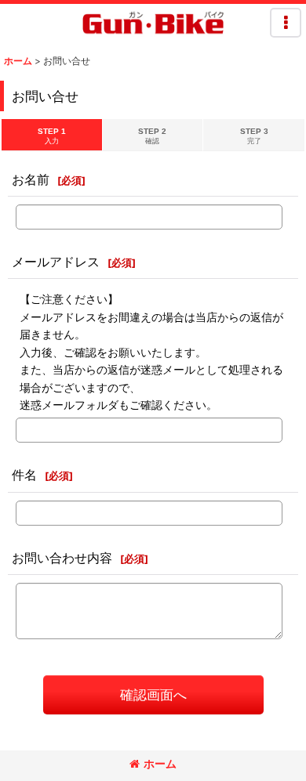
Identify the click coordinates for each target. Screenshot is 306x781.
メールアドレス (56, 261)
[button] (285, 23)
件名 (24, 475)
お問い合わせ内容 (62, 558)
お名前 (30, 179)
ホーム (160, 763)
